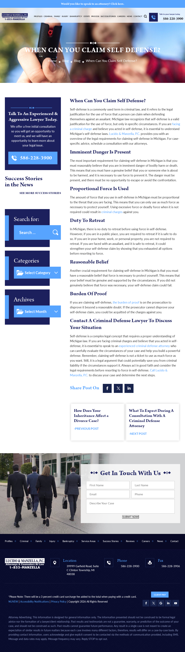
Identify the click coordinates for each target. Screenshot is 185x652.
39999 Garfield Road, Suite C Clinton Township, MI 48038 (83, 570)
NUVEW (13, 601)
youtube (175, 603)
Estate (87, 16)
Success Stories (108, 16)
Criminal (48, 16)
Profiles (38, 16)
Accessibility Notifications (34, 601)
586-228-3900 (173, 18)
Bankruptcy (76, 16)
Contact (138, 16)
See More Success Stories (40, 193)
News (129, 16)
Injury (65, 16)
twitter (118, 388)
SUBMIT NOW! (130, 516)
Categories (26, 261)
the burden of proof (126, 302)
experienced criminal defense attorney (144, 346)
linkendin (129, 388)
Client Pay (160, 594)
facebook (107, 388)
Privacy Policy (58, 601)
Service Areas (88, 541)
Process (95, 16)
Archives (24, 299)
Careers (121, 16)
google (160, 603)
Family (57, 16)
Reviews (130, 541)
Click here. (117, 4)
